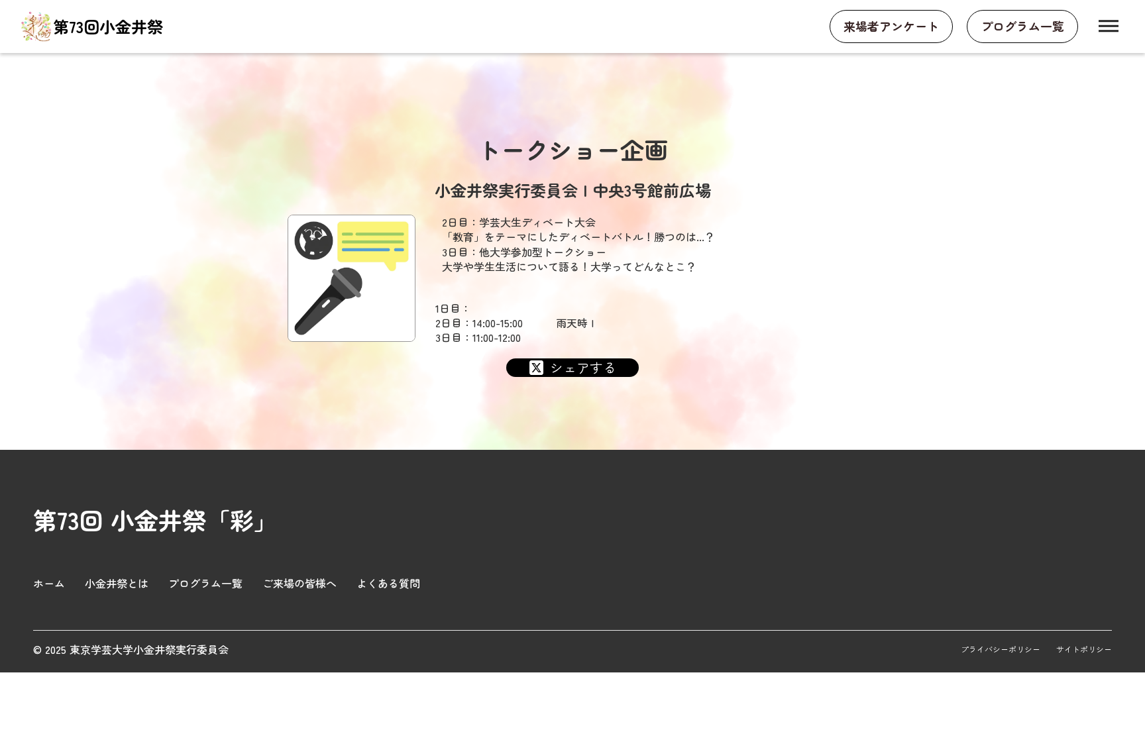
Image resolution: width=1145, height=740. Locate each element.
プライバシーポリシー (1000, 649)
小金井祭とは (116, 583)
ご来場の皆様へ (299, 583)
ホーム (49, 583)
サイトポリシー (1084, 649)
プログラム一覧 (205, 583)
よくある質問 (388, 583)
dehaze (1108, 26)
